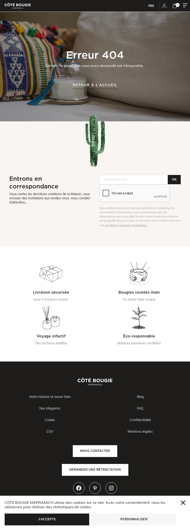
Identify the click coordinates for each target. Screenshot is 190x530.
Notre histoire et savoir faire (50, 397)
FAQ (140, 408)
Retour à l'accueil (95, 85)
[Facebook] (79, 488)
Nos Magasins (49, 408)
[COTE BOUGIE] (18, 6)
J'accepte (47, 519)
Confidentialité (140, 420)
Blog (140, 397)
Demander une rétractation (95, 469)
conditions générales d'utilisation (126, 225)
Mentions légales (140, 431)
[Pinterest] (95, 488)
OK (174, 179)
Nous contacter (95, 451)
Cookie (50, 420)
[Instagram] (111, 488)
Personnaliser (133, 519)
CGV (49, 431)
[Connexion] (164, 6)
